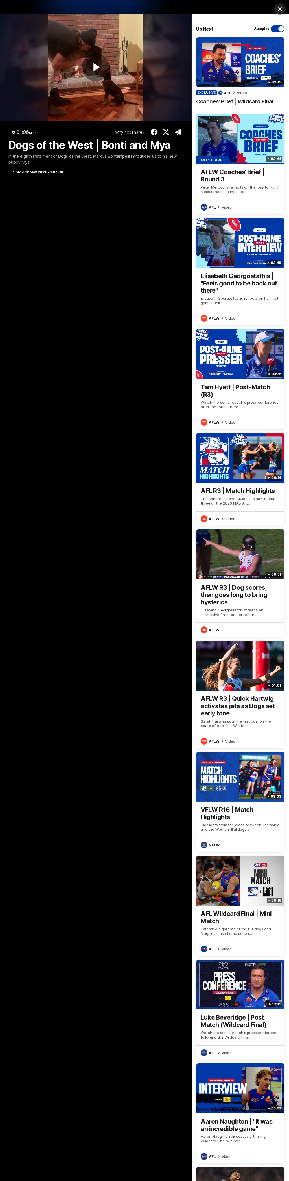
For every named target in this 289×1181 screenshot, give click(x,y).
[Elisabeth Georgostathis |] (240, 271)
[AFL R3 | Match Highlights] (240, 479)
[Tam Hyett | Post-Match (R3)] (240, 379)
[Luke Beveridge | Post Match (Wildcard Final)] (240, 1010)
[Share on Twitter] (166, 132)
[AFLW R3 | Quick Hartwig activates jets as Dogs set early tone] (240, 694)
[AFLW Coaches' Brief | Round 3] (240, 164)
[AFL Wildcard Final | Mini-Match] (240, 906)
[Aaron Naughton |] (240, 1113)
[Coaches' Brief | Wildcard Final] (240, 74)
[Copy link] (178, 132)
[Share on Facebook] (154, 132)
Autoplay (261, 29)
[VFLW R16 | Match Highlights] (240, 802)
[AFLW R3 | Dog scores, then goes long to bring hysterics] (240, 583)
